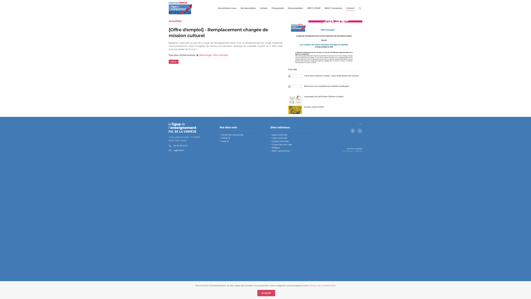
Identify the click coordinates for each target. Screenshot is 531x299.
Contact (350, 8)
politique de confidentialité (322, 285)
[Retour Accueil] (180, 8)
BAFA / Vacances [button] (333, 8)
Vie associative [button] (248, 8)
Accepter (266, 293)
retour (173, 61)
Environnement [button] (295, 8)
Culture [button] (263, 8)
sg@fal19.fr (179, 150)
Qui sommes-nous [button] (227, 8)
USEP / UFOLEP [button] (314, 8)
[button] (359, 8)
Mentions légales (354, 148)
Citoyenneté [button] (277, 8)
